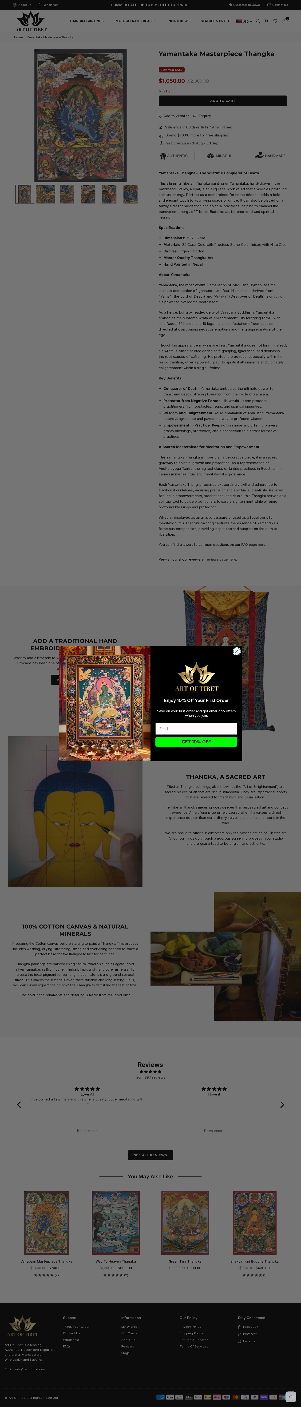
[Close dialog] (236, 651)
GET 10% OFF (196, 742)
